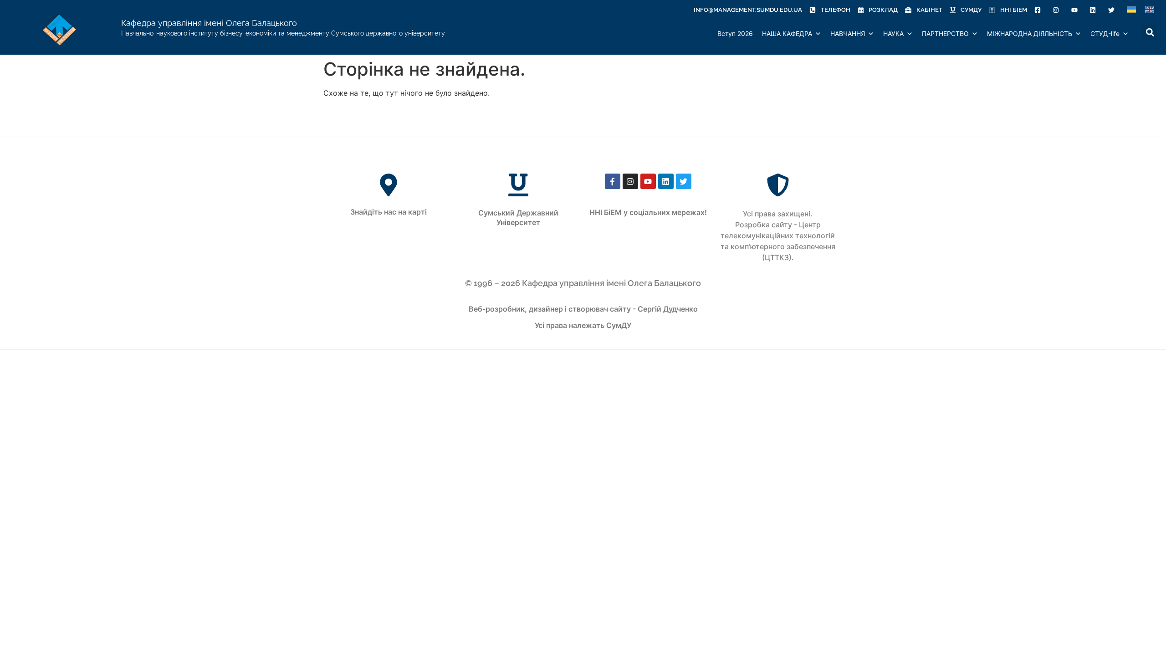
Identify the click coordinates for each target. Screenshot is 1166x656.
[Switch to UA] (1131, 10)
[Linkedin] (666, 181)
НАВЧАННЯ (847, 33)
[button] (1137, 34)
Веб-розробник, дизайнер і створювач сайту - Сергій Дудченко (583, 308)
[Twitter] (683, 181)
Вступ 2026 (735, 33)
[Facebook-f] (612, 181)
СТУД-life (1105, 33)
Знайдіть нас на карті (388, 211)
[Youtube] (648, 181)
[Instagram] (630, 181)
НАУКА (893, 33)
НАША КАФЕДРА (787, 33)
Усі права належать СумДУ (583, 325)
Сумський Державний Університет (518, 217)
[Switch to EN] (1149, 10)
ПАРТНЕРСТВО (945, 33)
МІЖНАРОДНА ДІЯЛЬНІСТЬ (1029, 33)
